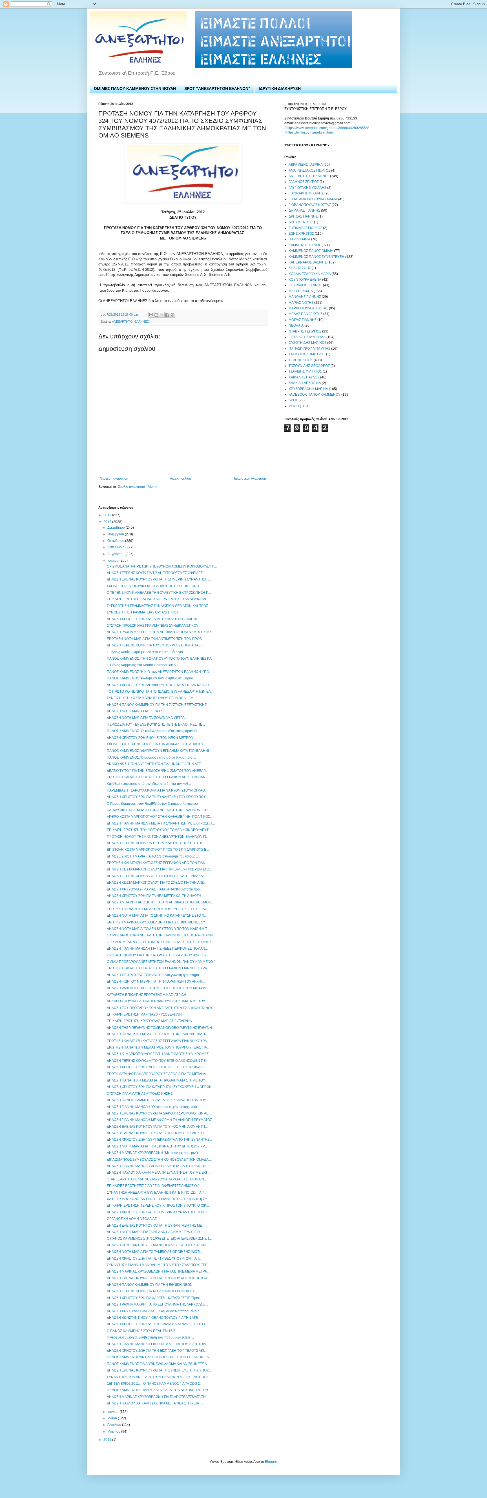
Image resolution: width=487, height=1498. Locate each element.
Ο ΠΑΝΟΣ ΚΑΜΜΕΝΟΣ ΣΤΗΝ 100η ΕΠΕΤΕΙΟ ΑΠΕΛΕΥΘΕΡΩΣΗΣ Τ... (159, 1238)
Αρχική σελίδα (180, 478)
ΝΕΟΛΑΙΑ (296, 325)
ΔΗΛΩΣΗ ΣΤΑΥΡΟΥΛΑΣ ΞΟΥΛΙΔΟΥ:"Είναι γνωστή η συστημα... (154, 975)
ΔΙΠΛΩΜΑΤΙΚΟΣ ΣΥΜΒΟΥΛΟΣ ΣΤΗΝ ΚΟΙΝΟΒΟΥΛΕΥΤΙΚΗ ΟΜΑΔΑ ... (159, 1160)
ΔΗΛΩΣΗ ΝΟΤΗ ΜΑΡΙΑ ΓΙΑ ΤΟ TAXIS (135, 711)
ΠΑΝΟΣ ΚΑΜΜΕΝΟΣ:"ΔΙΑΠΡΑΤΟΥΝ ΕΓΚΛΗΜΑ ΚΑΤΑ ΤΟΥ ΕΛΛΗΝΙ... (159, 751)
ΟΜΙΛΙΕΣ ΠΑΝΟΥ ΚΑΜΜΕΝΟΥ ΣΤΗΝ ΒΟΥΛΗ (135, 88)
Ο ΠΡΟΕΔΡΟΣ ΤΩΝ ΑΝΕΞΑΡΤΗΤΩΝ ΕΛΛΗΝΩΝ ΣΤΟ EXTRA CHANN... (161, 935)
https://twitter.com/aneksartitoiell (310, 132)
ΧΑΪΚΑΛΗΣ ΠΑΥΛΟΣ (304, 377)
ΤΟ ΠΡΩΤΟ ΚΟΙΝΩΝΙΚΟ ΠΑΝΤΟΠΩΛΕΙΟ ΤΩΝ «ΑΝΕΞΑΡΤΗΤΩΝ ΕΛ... (160, 691)
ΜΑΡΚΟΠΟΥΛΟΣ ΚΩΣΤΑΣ (308, 308)
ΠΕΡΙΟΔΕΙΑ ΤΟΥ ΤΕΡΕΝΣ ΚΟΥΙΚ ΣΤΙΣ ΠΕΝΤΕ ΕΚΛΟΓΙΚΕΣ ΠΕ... (156, 724)
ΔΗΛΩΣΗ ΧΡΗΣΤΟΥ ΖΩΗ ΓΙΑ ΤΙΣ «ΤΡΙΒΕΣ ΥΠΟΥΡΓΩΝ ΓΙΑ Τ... (154, 1258)
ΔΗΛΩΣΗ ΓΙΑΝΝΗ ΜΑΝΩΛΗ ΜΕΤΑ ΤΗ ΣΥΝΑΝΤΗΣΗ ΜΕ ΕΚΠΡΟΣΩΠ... (161, 823)
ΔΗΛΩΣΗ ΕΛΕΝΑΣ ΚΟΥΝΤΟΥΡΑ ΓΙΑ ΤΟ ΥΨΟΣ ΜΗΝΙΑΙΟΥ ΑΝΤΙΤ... (157, 1127)
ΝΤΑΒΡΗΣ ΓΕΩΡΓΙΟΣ (305, 331)
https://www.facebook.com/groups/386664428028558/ (327, 128)
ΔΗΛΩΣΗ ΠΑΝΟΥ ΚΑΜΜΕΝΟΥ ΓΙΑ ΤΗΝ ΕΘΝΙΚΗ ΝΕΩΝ (149, 1285)
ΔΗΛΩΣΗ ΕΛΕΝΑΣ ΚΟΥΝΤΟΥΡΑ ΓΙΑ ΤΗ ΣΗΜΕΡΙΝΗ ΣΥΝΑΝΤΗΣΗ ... (159, 579)
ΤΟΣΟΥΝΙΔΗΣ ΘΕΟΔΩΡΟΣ (309, 366)
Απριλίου (114, 1425)
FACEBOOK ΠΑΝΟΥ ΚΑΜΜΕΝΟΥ (314, 394)
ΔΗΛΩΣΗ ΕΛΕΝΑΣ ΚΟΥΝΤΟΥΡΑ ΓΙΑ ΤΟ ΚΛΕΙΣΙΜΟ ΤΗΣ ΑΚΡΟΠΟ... (158, 1133)
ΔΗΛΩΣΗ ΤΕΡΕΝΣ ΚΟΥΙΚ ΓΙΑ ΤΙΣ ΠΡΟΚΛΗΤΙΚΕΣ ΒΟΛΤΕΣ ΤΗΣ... (156, 843)
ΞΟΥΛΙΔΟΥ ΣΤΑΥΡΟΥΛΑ (307, 337)
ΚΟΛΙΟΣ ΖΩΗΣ (300, 268)
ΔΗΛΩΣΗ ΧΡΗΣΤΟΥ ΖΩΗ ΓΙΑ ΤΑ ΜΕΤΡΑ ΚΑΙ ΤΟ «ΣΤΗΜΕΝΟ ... (154, 619)
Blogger (271, 1462)
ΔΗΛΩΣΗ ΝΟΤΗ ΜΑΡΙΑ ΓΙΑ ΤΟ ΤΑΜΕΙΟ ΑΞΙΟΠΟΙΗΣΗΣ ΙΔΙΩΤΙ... (155, 1252)
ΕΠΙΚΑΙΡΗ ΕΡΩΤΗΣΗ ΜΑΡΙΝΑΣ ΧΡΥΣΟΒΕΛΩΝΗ (144, 1014)
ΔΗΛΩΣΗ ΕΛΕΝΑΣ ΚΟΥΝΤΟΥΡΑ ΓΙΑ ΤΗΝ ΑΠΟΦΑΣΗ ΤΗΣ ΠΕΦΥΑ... (158, 1278)
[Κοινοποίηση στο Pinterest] (172, 315)
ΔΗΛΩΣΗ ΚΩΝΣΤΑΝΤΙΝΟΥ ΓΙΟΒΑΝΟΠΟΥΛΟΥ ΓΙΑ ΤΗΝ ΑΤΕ (152, 1318)
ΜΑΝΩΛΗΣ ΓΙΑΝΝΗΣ (305, 297)
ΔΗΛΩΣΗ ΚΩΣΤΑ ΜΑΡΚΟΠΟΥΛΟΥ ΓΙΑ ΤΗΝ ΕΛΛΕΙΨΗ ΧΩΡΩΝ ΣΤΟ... (159, 869)
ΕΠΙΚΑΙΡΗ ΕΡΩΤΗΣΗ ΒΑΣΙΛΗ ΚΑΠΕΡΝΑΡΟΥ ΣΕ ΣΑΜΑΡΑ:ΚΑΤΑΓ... (158, 599)
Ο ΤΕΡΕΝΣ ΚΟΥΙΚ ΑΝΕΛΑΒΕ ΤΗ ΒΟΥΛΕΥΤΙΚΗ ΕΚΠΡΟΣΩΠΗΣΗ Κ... (159, 593)
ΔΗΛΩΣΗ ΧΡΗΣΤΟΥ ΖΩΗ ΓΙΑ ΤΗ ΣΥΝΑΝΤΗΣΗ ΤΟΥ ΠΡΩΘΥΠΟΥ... (157, 797)
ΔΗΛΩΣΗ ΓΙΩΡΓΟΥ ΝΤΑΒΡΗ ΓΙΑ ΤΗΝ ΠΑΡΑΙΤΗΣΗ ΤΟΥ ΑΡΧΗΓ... (156, 981)
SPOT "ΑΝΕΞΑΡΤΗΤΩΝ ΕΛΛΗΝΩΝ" (217, 88)
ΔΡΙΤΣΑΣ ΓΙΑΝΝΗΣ (303, 216)
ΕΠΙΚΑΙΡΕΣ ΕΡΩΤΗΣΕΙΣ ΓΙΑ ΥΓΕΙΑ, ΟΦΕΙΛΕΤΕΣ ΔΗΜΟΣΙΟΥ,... (154, 1186)
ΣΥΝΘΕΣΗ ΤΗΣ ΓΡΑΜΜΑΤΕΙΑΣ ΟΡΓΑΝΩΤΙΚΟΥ (143, 612)
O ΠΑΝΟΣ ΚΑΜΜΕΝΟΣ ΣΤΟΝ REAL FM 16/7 (141, 1331)
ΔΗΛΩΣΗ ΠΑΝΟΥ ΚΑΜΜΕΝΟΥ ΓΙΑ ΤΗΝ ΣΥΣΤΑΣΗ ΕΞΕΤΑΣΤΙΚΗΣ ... (158, 705)
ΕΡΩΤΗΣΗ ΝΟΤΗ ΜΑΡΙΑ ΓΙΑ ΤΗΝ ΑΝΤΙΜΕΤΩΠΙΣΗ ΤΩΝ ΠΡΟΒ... (155, 639)
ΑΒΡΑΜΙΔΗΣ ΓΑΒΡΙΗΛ (306, 165)
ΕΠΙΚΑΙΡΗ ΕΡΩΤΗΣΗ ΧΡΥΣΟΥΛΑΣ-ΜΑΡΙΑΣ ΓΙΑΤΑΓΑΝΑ (149, 1021)
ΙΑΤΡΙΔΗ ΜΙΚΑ (299, 239)
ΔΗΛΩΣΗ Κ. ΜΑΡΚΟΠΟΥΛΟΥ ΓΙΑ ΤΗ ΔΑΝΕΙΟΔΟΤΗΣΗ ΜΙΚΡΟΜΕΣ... (159, 1054)
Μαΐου (112, 1418)
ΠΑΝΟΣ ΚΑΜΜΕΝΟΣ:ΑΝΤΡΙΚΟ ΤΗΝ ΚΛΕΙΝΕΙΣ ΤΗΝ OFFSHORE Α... (159, 1357)
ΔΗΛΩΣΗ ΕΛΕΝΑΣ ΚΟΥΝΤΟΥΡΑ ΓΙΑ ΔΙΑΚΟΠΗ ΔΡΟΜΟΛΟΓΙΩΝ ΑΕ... (159, 1113)
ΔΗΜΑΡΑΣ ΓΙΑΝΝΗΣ (304, 210)
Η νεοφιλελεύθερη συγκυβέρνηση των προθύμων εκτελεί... (150, 1337)
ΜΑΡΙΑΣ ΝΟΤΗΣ (301, 303)
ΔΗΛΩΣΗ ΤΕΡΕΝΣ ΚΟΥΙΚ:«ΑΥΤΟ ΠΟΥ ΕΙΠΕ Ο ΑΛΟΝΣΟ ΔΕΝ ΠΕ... (157, 1061)
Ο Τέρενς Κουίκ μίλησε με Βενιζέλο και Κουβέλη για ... (146, 652)
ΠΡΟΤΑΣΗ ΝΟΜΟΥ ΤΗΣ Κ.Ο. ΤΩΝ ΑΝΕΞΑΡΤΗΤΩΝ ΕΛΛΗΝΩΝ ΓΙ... (158, 837)
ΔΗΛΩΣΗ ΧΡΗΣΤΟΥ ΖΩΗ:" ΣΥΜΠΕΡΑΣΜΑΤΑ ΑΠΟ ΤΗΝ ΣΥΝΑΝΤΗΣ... (159, 1140)
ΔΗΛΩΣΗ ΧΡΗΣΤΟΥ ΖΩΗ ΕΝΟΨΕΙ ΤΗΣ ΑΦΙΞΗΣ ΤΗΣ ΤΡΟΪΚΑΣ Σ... (157, 1067)
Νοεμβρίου (116, 534)
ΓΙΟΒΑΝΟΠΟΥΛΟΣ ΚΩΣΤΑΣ (310, 205)
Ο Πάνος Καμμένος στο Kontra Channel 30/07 (142, 665)
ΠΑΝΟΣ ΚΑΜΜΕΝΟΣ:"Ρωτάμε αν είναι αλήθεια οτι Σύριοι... (151, 678)
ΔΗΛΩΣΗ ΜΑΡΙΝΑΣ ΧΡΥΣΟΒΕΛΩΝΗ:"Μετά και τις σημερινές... (154, 1153)
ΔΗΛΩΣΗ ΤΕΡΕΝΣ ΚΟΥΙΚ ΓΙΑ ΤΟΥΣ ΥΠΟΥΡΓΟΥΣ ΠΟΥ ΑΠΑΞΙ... (155, 645)
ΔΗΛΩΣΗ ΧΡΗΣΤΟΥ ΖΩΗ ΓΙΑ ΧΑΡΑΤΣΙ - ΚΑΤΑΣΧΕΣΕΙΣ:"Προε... (154, 1298)
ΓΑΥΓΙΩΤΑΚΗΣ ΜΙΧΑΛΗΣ (307, 188)
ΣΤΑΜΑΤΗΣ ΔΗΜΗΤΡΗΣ (307, 354)
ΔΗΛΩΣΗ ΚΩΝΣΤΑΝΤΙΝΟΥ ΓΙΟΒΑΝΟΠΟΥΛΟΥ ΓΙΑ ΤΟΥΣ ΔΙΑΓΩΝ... (157, 1245)
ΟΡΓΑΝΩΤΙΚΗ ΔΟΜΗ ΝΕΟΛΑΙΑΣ (132, 1219)
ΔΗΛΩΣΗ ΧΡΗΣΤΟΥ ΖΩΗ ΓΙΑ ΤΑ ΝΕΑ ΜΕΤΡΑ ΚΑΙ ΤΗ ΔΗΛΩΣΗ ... (156, 896)
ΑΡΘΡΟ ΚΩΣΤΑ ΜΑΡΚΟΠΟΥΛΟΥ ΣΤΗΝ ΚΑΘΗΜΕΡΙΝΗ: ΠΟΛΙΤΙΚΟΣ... (159, 817)
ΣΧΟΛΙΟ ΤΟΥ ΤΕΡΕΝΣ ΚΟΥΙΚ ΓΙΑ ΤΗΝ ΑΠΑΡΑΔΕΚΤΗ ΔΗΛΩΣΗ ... (157, 744)
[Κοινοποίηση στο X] (162, 315)
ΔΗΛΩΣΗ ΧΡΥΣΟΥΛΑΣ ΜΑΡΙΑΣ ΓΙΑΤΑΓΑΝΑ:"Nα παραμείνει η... (154, 1311)
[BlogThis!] (156, 315)
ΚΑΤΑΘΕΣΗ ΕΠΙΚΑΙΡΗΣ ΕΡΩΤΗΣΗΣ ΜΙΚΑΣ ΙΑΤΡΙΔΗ (146, 995)
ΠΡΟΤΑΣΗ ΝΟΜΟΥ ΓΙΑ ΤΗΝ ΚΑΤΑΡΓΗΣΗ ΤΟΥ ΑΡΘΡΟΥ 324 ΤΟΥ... (158, 955)
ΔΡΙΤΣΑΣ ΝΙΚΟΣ (301, 222)
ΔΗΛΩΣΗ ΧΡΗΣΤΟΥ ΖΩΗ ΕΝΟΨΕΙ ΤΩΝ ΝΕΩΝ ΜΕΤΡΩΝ (150, 738)
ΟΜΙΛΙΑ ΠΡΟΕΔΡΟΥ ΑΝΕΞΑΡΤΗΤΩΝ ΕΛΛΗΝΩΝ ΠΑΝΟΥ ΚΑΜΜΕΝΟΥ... (162, 962)
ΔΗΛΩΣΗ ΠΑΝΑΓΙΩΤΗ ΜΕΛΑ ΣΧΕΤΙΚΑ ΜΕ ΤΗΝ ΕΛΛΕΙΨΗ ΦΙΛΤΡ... (157, 1034)
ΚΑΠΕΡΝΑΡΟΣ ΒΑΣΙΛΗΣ (308, 262)
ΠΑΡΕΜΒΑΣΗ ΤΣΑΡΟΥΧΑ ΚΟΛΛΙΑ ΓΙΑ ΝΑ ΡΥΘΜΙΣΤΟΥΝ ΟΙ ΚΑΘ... (157, 790)
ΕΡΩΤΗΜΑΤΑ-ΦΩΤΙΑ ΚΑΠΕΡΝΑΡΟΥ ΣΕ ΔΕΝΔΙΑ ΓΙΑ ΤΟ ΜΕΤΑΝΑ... (158, 1074)
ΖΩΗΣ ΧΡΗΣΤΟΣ (301, 234)
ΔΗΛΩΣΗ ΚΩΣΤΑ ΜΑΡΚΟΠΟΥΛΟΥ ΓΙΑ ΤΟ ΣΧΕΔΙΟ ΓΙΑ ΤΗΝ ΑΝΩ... (157, 883)
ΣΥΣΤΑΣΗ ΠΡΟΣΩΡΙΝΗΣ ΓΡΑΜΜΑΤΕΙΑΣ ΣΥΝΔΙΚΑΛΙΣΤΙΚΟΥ (152, 626)
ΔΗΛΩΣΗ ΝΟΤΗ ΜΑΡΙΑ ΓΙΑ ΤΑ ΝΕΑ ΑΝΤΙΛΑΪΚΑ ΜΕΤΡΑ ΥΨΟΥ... (154, 1232)
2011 (107, 1440)
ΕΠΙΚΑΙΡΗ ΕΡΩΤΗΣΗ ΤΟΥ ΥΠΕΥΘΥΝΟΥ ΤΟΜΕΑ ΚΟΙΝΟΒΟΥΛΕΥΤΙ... (159, 830)
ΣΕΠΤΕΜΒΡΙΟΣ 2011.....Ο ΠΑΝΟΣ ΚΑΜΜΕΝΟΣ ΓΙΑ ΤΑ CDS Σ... (154, 1384)
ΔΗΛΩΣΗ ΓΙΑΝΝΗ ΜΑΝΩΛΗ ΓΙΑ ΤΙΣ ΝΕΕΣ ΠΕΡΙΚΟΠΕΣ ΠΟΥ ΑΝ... (157, 948)
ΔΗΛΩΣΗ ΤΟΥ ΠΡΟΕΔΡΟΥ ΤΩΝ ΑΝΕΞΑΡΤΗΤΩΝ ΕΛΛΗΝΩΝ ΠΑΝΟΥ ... (161, 1008)
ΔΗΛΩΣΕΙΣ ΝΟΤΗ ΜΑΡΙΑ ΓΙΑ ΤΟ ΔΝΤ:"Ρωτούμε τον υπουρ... (152, 856)
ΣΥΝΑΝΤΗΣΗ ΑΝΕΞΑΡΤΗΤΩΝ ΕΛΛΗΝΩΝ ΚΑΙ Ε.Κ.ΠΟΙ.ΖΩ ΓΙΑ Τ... (156, 1193)
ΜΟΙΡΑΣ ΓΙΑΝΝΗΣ (302, 320)
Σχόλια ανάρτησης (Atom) (137, 487)
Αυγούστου (116, 554)
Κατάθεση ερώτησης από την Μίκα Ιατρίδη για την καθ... (149, 784)
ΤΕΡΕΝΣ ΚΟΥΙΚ (301, 360)
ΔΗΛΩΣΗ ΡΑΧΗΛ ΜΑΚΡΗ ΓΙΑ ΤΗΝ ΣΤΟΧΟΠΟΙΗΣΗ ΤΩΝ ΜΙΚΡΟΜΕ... (159, 988)
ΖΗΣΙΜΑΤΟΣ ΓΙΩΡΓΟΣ (305, 228)
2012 (107, 522)
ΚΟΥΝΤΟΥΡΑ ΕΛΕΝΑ (305, 280)
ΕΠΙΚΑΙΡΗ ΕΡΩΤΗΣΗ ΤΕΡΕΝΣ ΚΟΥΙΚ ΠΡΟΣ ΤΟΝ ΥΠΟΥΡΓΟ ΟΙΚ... (158, 1205)
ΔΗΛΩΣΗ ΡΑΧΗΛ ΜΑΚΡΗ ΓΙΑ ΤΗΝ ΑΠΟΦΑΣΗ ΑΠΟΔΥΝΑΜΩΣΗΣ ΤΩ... (160, 632)
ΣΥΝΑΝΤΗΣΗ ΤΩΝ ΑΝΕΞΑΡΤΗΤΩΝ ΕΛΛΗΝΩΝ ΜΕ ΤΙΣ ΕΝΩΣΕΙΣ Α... (159, 1377)
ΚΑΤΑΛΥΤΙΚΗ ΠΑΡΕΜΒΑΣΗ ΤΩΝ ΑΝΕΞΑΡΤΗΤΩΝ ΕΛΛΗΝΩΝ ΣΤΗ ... (159, 810)
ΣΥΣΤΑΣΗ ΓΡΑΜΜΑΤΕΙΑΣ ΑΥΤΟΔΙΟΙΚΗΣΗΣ (139, 1094)
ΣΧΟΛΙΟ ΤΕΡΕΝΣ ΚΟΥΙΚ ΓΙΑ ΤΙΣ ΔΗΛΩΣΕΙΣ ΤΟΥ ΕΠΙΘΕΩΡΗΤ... (155, 586)
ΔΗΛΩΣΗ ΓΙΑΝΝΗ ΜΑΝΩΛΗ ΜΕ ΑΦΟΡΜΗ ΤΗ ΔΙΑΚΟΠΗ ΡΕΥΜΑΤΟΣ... (160, 1120)
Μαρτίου (114, 1431)
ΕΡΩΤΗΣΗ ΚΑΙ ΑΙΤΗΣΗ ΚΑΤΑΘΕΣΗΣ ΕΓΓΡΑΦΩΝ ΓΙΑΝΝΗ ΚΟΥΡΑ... (158, 968)
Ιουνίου (113, 1412)
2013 (107, 515)
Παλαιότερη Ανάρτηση (249, 478)
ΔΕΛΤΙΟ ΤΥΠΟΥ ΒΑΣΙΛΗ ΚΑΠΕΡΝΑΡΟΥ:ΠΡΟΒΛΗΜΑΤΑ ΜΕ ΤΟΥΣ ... (159, 1001)
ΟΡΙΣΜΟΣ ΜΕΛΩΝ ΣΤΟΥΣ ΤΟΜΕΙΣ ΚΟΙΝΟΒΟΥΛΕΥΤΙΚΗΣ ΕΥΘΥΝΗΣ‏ (159, 942)
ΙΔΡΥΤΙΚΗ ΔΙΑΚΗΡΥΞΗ (280, 88)
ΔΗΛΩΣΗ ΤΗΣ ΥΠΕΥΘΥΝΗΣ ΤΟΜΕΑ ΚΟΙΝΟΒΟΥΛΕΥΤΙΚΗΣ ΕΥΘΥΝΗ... (160, 1028)
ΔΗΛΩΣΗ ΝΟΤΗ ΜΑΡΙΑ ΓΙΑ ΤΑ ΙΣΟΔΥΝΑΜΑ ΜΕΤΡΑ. (146, 718)
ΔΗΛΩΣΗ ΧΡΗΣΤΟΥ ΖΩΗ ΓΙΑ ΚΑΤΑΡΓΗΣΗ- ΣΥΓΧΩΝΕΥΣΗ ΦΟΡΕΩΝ (159, 1087)
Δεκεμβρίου (116, 527)
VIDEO (294, 406)
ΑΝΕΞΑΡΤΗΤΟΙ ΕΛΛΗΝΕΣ (130, 321)
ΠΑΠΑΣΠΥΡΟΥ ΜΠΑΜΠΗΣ (309, 349)
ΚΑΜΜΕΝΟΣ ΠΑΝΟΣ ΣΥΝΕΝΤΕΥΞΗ (316, 257)
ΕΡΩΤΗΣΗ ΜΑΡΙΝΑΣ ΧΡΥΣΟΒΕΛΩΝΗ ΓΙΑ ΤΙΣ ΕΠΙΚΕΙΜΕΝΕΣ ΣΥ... (157, 922)
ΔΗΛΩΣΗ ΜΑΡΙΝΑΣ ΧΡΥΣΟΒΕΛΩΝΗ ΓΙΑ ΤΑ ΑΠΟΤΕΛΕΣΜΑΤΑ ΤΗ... (157, 1397)
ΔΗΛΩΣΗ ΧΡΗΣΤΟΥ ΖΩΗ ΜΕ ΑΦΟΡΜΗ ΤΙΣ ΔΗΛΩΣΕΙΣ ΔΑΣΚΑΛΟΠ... (159, 685)
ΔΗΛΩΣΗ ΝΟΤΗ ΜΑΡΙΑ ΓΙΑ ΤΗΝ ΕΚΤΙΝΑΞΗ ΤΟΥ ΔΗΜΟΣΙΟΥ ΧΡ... (157, 1146)
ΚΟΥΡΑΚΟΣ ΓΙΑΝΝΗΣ (305, 285)
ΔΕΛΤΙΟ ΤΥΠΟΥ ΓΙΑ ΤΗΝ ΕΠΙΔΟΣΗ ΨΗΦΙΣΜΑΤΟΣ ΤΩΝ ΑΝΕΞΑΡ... (157, 771)
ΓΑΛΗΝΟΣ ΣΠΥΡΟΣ (304, 182)
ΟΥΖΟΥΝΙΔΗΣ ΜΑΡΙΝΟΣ (307, 343)
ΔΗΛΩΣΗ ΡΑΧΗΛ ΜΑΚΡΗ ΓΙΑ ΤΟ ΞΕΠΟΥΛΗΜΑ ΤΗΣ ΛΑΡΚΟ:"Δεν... (157, 1304)
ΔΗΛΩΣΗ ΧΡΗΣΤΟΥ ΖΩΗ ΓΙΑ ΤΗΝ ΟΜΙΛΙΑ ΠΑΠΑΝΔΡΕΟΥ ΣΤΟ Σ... (157, 1324)
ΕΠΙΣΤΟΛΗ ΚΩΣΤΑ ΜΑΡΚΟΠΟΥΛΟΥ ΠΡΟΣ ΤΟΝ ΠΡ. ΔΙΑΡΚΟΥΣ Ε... (158, 850)
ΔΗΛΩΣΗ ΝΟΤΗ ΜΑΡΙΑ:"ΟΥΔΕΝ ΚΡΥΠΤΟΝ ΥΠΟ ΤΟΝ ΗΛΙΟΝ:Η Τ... (158, 929)
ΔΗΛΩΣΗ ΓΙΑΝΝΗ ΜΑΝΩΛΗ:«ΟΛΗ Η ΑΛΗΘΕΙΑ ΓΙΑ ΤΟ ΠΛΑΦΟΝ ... (158, 1166)
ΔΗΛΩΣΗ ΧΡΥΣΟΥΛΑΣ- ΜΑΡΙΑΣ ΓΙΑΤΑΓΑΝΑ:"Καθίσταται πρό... (154, 889)
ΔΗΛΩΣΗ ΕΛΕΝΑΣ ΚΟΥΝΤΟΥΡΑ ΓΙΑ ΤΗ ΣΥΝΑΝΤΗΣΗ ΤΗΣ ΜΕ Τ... (157, 1225)
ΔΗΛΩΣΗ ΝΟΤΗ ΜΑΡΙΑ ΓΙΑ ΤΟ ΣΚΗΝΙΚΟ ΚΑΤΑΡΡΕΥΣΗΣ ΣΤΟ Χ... (157, 916)
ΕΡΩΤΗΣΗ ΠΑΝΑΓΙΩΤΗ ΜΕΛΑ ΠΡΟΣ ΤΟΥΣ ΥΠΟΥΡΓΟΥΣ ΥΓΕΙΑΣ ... (158, 909)
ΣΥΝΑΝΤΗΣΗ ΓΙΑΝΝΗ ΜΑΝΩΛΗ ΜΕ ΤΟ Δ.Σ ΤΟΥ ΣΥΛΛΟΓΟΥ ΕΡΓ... (158, 1265)
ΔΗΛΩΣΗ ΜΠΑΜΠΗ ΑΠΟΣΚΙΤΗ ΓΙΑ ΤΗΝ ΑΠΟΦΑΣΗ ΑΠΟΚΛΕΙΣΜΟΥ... (160, 902)
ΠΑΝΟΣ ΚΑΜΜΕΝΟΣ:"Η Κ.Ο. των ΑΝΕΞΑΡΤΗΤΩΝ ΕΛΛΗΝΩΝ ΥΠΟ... (159, 672)
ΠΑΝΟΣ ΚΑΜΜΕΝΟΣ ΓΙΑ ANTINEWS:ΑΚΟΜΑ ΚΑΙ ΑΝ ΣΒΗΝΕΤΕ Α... (158, 1364)
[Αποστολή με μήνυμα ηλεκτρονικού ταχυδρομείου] (151, 315)
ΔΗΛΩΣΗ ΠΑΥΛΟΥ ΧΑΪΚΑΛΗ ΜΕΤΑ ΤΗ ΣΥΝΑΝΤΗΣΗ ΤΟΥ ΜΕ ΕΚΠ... (159, 1173)
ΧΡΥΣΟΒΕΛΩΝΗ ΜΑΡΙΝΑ (308, 389)
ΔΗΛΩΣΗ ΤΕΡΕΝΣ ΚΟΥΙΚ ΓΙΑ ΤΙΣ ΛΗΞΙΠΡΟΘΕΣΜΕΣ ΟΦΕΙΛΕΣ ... (156, 573)
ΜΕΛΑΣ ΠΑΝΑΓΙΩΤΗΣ (305, 314)
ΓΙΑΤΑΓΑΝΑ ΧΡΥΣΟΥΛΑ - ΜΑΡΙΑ (313, 199)
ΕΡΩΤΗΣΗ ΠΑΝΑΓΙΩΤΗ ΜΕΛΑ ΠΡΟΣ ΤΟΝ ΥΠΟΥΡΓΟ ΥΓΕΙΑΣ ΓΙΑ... (158, 1047)
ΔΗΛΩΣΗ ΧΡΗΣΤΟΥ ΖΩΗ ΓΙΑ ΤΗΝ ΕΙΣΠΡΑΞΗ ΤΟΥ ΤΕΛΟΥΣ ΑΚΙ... (157, 1351)
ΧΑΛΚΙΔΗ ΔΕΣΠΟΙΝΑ (305, 383)
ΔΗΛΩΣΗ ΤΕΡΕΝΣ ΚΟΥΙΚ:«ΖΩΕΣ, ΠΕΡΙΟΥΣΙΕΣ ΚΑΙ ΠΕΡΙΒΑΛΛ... (156, 876)
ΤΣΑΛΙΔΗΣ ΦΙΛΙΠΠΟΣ (305, 371)
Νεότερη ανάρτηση (114, 478)
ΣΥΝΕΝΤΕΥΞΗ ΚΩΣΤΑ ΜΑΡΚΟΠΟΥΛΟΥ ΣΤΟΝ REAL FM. (150, 698)
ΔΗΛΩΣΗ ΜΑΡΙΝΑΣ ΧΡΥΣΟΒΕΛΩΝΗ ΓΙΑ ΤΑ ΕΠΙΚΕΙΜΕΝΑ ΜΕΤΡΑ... (158, 1271)
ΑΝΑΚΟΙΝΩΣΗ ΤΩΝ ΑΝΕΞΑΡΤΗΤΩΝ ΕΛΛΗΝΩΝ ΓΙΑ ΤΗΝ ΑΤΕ (154, 764)
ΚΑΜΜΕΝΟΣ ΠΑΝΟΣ (305, 245)
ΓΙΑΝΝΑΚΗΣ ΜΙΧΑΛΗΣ (306, 193)
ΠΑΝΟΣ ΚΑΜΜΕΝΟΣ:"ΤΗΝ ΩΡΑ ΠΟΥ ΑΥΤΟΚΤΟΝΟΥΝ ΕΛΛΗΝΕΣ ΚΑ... (160, 659)
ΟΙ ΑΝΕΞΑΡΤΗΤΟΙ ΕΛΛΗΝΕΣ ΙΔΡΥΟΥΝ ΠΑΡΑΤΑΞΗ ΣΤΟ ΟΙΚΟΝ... (157, 1179)
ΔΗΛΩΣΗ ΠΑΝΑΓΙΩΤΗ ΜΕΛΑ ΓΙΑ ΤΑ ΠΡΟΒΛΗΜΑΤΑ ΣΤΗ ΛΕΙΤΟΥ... (157, 1080)
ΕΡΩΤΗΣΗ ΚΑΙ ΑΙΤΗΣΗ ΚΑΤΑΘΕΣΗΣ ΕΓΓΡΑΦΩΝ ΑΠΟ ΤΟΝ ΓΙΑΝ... (157, 777)
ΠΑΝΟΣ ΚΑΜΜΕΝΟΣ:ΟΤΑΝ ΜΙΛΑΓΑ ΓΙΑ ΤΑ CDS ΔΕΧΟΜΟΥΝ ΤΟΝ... (159, 1390)
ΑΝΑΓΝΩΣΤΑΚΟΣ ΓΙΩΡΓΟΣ (309, 170)
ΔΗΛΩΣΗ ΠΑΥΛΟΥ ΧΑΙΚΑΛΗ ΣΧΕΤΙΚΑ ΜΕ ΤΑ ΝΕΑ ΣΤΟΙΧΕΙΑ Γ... (155, 1403)
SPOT (293, 400)
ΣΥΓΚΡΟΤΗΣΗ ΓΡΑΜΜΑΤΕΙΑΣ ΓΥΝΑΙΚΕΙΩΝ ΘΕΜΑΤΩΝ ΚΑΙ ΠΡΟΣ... (159, 606)
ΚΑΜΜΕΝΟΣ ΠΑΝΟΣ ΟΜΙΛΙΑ (311, 251)
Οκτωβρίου (116, 541)
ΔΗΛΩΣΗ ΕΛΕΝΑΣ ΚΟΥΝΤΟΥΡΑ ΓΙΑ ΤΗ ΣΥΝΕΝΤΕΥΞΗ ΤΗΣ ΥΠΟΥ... (159, 1370)
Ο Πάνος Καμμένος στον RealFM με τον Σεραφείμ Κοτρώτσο (152, 804)
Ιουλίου (113, 560)
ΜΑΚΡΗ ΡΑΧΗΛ (301, 291)
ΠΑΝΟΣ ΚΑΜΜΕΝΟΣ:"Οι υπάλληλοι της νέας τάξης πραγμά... (153, 731)
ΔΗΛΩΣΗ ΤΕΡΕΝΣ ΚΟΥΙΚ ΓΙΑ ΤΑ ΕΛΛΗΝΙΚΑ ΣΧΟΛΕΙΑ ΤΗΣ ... (153, 1291)
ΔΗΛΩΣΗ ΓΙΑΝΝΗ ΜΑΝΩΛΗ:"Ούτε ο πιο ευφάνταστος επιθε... (153, 1107)
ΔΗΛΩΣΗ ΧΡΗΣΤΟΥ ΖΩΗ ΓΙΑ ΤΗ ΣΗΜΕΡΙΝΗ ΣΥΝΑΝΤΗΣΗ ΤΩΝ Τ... (158, 1212)
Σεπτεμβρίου (117, 547)
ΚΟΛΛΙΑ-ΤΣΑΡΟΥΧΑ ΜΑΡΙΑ (310, 274)
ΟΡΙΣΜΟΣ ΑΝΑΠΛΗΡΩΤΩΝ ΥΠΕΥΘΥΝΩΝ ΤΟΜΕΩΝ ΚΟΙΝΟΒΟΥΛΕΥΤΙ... (162, 566)
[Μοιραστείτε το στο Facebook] (167, 315)
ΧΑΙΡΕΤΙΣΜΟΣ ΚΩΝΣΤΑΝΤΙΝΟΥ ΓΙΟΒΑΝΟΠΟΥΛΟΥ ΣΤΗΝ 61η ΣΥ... (158, 1199)
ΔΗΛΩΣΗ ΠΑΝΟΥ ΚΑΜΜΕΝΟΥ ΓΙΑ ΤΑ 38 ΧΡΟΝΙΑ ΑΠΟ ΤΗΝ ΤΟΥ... (157, 1100)
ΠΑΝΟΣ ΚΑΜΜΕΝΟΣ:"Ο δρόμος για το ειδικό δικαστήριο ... (151, 757)
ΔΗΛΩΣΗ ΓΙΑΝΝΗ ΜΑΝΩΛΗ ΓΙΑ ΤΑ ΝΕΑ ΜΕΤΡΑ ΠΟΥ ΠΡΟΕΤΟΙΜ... (158, 1344)
